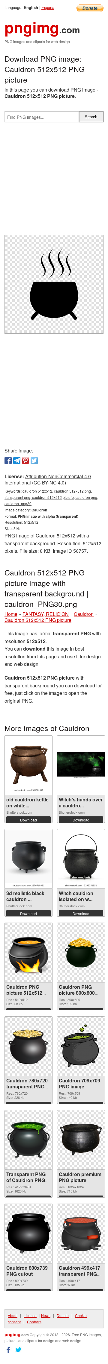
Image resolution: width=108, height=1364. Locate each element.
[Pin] (25, 460)
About (12, 1315)
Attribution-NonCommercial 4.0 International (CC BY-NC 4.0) (47, 479)
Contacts (34, 1321)
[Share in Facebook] (8, 460)
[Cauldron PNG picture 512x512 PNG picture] (28, 952)
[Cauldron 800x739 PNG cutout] (28, 1233)
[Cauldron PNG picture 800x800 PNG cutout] (81, 952)
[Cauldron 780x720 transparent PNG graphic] (28, 1046)
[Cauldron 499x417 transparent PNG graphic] (81, 1233)
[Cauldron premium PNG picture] (81, 1140)
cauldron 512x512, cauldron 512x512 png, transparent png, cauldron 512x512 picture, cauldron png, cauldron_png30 (51, 497)
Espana (47, 7)
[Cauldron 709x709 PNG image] (81, 1046)
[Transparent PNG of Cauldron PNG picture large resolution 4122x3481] (28, 1139)
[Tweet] (34, 460)
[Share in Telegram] (16, 460)
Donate (63, 1315)
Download (28, 819)
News (45, 1315)
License (30, 1315)
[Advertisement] (54, 181)
